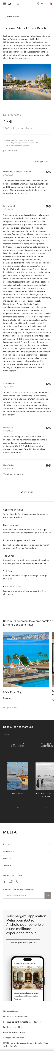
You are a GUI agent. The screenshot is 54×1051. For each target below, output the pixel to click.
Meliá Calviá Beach (13, 17)
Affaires (7, 858)
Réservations (9, 851)
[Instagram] (11, 881)
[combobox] (44, 3)
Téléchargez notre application (23, 942)
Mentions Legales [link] (11, 1011)
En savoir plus (12, 151)
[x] (16, 881)
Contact (7, 865)
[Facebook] (5, 881)
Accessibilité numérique (14, 1037)
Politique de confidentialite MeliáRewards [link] (22, 1022)
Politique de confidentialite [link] (15, 1016)
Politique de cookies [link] (12, 1027)
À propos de (8, 844)
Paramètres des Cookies (14, 1032)
